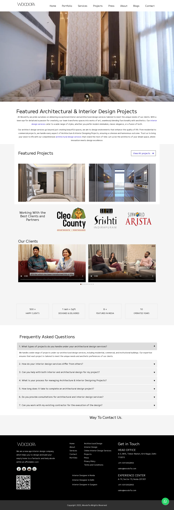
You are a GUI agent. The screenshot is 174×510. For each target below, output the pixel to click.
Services (82, 5)
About (123, 5)
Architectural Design (93, 443)
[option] (71, 218)
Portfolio (67, 5)
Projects (98, 5)
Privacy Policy (89, 461)
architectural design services (69, 136)
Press (111, 5)
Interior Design (90, 447)
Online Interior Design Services (97, 450)
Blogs (136, 5)
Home (53, 5)
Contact (150, 5)
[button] (80, 284)
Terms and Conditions (93, 464)
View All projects (141, 153)
